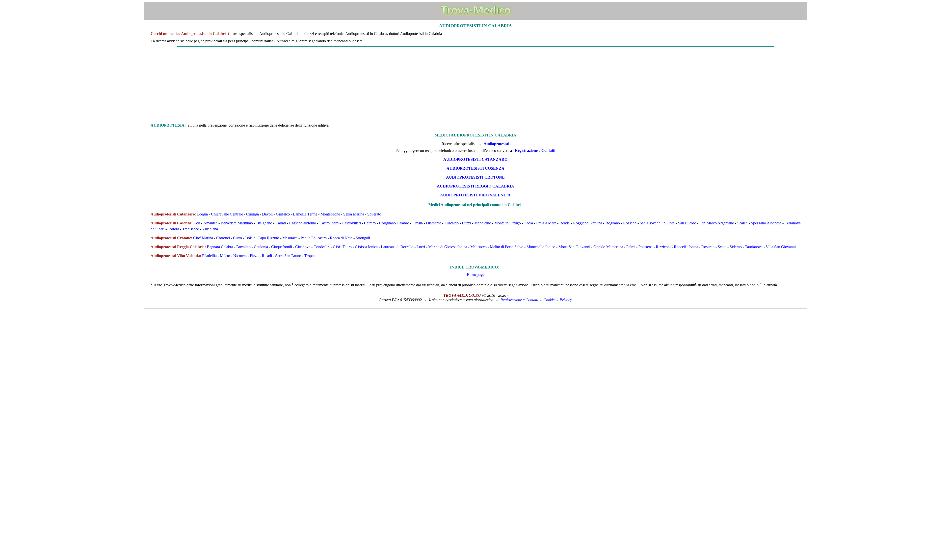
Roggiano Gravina (587, 223)
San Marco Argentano (716, 223)
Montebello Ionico (541, 247)
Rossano (629, 223)
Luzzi (466, 223)
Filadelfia (209, 256)
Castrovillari (351, 223)
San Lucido (687, 223)
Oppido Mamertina (608, 247)
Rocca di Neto (341, 238)
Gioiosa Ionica (366, 247)
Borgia (202, 214)
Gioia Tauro (342, 247)
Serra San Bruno (288, 256)
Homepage (475, 274)
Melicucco (478, 247)
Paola (528, 223)
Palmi (630, 247)
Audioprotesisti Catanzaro (475, 159)
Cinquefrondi (281, 247)
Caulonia (261, 247)
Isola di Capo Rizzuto (262, 238)
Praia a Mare (546, 223)
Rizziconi (663, 247)
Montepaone (330, 214)
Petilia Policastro (314, 238)
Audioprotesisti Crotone (475, 177)
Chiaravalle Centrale (227, 214)
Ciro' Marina (203, 238)
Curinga (252, 214)
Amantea (210, 223)
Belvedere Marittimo (237, 223)
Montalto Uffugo (507, 223)
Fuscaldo (452, 223)
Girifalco (283, 214)
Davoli (267, 214)
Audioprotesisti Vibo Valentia (475, 195)
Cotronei (223, 238)
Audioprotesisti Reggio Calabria (475, 186)
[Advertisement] (475, 83)
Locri (421, 247)
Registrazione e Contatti (535, 150)
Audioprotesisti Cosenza (475, 168)
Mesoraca (289, 238)
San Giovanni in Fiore (657, 223)
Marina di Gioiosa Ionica (447, 247)
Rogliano (613, 223)
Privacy (566, 300)
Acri (196, 223)
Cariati (280, 223)
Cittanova (302, 247)
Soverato (374, 214)
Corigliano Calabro (394, 223)
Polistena (645, 247)
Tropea (309, 256)
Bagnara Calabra (220, 247)
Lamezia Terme (305, 214)
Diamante (433, 223)
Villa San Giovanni (781, 247)
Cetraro (370, 223)
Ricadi (267, 256)
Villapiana (210, 229)
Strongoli (363, 238)
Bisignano (264, 223)
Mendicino (482, 223)
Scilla (722, 247)
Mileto (225, 256)
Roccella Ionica (686, 247)
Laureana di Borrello (397, 247)
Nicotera (240, 256)
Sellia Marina (353, 214)
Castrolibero (329, 223)
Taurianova (754, 247)
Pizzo (254, 256)
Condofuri (322, 247)
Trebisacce (190, 229)
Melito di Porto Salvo (506, 247)
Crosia (418, 223)
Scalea (742, 223)
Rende (564, 223)
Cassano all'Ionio (302, 223)
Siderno (736, 247)
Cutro (237, 238)
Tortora (173, 229)
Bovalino (243, 247)
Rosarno (707, 247)
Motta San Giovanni (574, 247)
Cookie (549, 300)
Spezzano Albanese (766, 223)
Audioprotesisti (496, 144)
